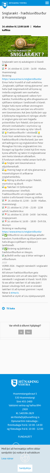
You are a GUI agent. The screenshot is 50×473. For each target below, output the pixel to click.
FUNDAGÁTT (25, 436)
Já (21, 332)
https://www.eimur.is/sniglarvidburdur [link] (22, 79)
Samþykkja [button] (25, 468)
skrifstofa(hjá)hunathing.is (25, 417)
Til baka (11, 308)
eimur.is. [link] (15, 292)
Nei (28, 332)
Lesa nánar (7, 458)
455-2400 (27, 401)
